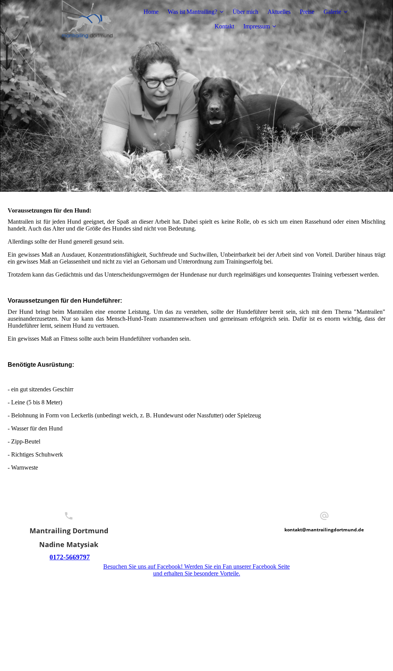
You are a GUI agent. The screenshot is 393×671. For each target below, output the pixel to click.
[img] (87, 19)
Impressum (256, 26)
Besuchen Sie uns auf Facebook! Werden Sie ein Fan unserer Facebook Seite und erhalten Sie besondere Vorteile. (196, 570)
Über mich (245, 11)
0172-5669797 (70, 557)
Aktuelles (279, 11)
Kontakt (224, 26)
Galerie (332, 11)
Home (151, 11)
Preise (307, 11)
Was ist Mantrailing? (192, 11)
